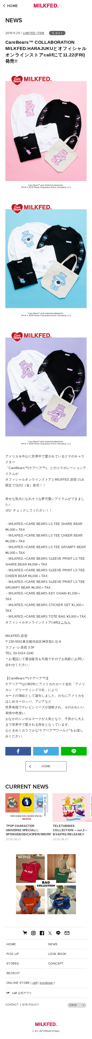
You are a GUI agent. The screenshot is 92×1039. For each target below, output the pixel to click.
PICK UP (12, 954)
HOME (12, 6)
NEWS (13, 20)
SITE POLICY (30, 1004)
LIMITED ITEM (33, 33)
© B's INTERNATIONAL (46, 1031)
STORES (12, 963)
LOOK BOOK (57, 954)
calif (34, 983)
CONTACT (12, 1004)
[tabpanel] (46, 884)
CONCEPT (56, 963)
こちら (66, 622)
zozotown (46, 983)
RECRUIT (13, 973)
